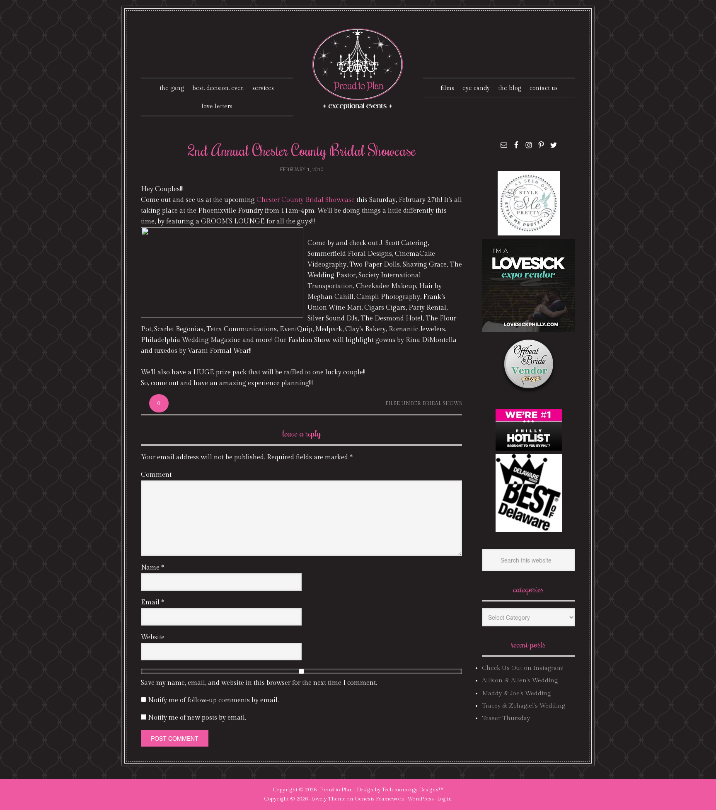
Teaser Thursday (506, 718)
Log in (444, 798)
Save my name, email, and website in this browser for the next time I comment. (259, 683)
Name (152, 568)
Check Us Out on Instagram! (523, 668)
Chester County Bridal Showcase (306, 200)
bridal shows (442, 403)
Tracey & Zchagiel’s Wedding (523, 705)
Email (152, 602)
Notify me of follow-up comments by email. (213, 700)
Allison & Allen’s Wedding (520, 680)
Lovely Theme (328, 798)
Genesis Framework (379, 798)
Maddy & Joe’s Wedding (516, 693)
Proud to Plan (336, 789)
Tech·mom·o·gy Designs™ (413, 789)
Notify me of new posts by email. (197, 718)
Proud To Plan (358, 69)
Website (152, 637)
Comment (156, 475)
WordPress (420, 798)
